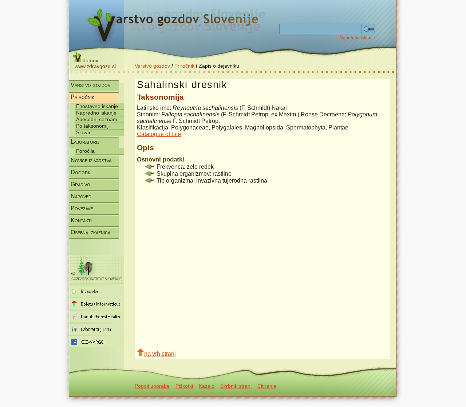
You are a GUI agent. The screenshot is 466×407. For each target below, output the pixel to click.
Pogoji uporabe (152, 386)
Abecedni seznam (96, 119)
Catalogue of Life (159, 134)
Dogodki (81, 172)
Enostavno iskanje (97, 106)
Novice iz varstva (91, 160)
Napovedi (81, 196)
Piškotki (184, 386)
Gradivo (80, 184)
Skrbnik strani (236, 386)
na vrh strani (160, 354)
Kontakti (81, 220)
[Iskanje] (368, 29)
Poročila (85, 151)
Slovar (83, 132)
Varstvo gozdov (152, 66)
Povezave (82, 208)
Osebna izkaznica (90, 232)
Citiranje (266, 386)
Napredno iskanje (357, 37)
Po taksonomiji (93, 126)
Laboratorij (85, 142)
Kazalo (206, 386)
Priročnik (184, 66)
